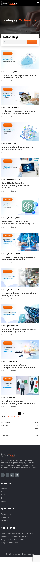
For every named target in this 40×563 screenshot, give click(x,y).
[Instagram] (7, 475)
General (4, 429)
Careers (4, 492)
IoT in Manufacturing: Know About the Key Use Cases (18, 294)
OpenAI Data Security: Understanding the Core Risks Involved (16, 185)
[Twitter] (17, 475)
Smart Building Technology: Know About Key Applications (18, 330)
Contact (4, 495)
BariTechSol (16, 554)
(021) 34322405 (7, 540)
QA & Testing (5, 435)
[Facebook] (3, 475)
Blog (2, 498)
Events (3, 501)
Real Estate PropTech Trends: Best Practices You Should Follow (18, 112)
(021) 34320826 (19, 540)
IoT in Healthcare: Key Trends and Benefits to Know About (18, 258)
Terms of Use (6, 514)
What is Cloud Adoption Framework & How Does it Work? (19, 76)
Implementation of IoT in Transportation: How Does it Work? (18, 366)
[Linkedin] (12, 475)
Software (4, 426)
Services (4, 488)
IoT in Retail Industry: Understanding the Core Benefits (18, 402)
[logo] (9, 3)
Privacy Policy (6, 517)
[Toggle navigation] (38, 3)
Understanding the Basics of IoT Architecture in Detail (17, 148)
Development (6, 423)
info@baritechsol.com (9, 543)
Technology (27, 20)
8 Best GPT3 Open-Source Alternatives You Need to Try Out (18, 222)
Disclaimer (5, 520)
